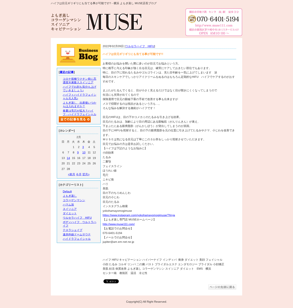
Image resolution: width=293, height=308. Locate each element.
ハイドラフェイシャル (77, 238)
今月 (79, 174)
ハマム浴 (68, 204)
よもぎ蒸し (70, 195)
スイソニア (70, 209)
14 (68, 158)
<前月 (71, 174)
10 (84, 152)
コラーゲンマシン (74, 200)
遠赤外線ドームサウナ (77, 234)
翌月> (85, 174)
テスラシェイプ (72, 230)
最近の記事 (67, 72)
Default (67, 191)
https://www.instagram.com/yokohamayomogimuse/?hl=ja (139, 215)
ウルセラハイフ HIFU (139, 46)
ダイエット (70, 213)
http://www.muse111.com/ (119, 224)
